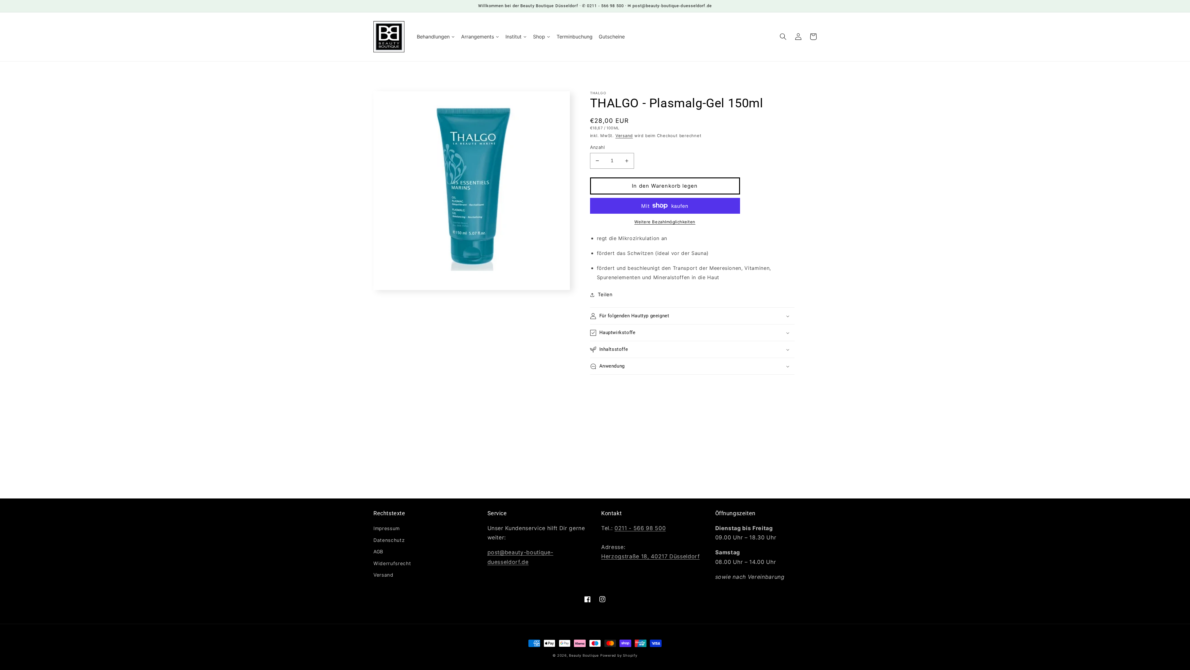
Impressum (386, 528)
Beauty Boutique (584, 655)
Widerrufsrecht (392, 563)
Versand (624, 135)
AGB (378, 552)
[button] (783, 36)
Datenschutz (388, 540)
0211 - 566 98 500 (640, 528)
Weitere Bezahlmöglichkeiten (664, 221)
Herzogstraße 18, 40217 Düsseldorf (650, 556)
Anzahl (597, 147)
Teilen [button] (605, 294)
